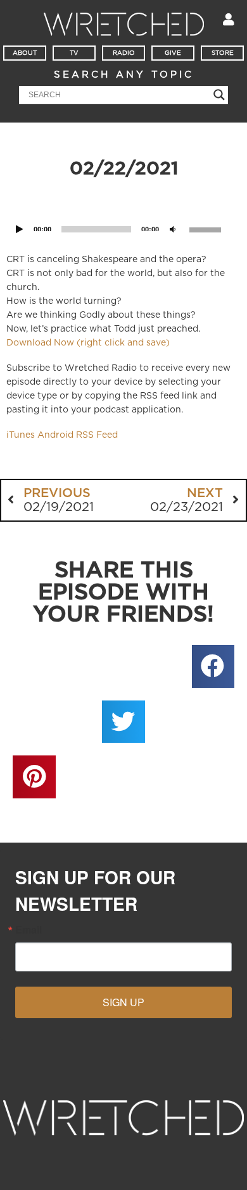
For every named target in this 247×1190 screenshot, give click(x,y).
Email (28, 930)
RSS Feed (97, 435)
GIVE (173, 53)
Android (55, 435)
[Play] (20, 230)
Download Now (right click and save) (88, 343)
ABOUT (25, 53)
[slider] (207, 228)
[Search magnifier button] (219, 95)
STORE (223, 53)
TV (74, 53)
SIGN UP (123, 1002)
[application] (123, 212)
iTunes (20, 435)
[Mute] (173, 230)
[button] (213, 666)
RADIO (124, 53)
